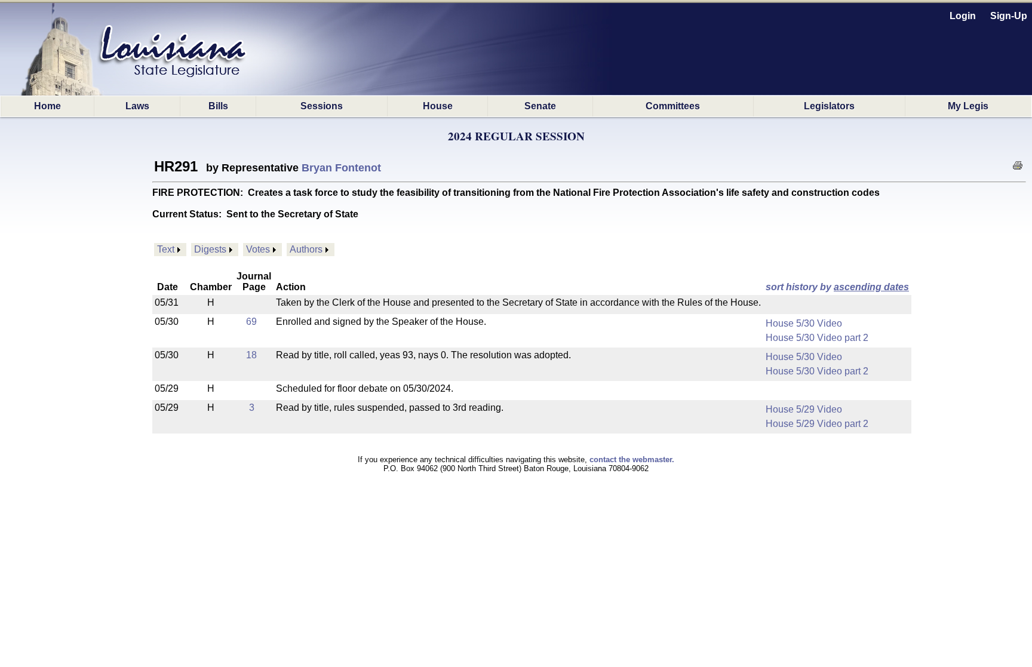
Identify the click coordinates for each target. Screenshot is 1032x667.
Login (963, 16)
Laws (137, 106)
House (438, 106)
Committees (673, 106)
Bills (218, 106)
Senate (540, 106)
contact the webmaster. (631, 459)
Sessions (321, 106)
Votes (258, 249)
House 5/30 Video (804, 323)
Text (165, 249)
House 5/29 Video (804, 409)
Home (47, 106)
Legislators (829, 106)
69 (251, 321)
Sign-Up (1008, 16)
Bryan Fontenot (341, 168)
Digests (210, 249)
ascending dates (871, 287)
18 (251, 355)
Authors (306, 249)
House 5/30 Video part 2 (817, 338)
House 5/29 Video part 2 (817, 424)
